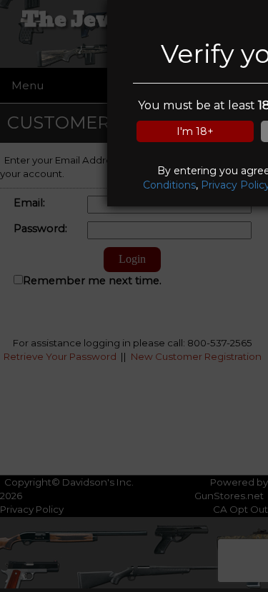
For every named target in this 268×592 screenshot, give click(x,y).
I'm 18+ (195, 131)
